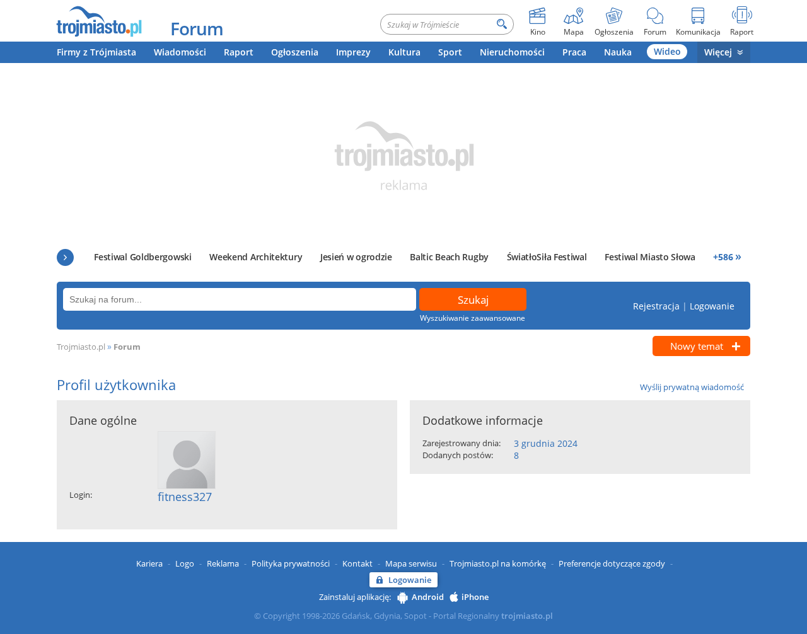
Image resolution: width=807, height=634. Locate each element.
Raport (238, 52)
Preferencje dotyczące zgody (612, 563)
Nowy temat (696, 346)
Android (428, 596)
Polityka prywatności (291, 563)
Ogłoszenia (294, 52)
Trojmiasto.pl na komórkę (498, 563)
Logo (184, 563)
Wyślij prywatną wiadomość (692, 387)
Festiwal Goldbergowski (142, 257)
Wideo (667, 51)
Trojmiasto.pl (81, 346)
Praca (574, 52)
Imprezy (353, 52)
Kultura (404, 52)
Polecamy (65, 257)
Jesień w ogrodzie (356, 257)
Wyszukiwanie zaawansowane (472, 318)
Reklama (223, 563)
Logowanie (712, 306)
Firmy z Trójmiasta (96, 52)
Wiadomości (180, 52)
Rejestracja (656, 306)
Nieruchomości (512, 52)
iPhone (475, 596)
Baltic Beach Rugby (449, 257)
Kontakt (357, 563)
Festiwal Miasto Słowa (650, 257)
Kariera (149, 563)
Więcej (718, 52)
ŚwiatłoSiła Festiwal (547, 257)
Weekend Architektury (255, 257)
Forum (196, 28)
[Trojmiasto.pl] (98, 21)
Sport (450, 52)
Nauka (618, 52)
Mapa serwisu (411, 563)
